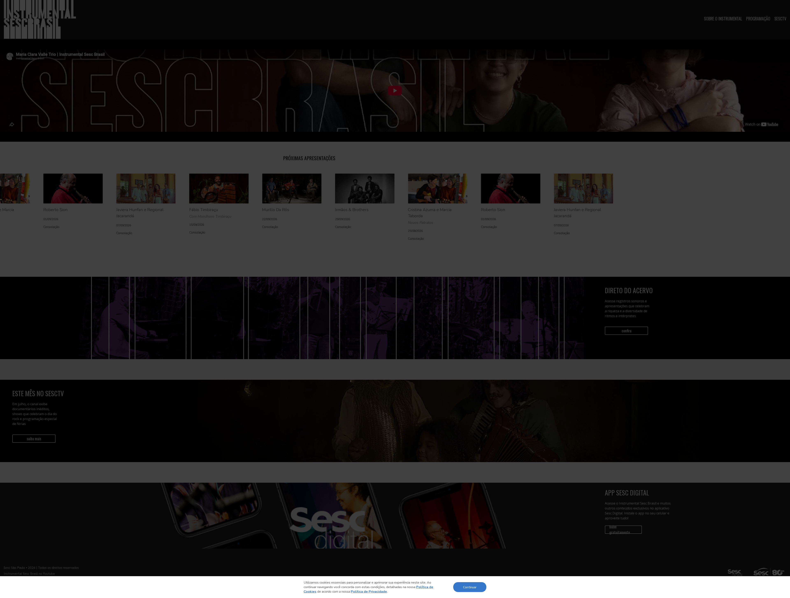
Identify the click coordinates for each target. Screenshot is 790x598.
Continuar (469, 587)
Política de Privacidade (369, 591)
